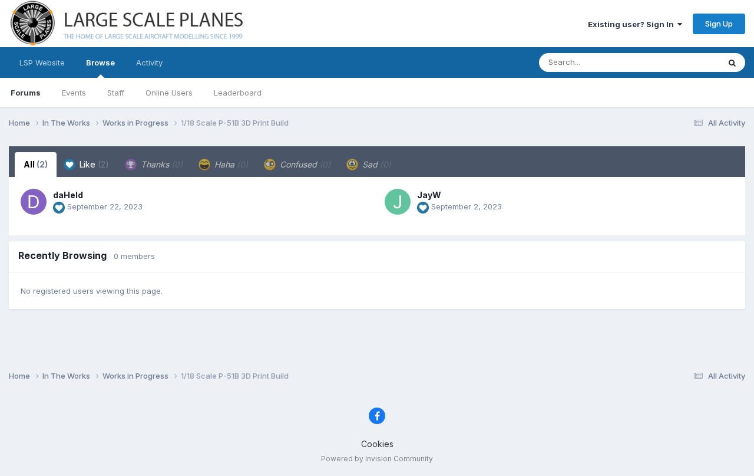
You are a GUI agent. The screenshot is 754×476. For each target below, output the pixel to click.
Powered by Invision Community (377, 458)
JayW (429, 195)
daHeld (68, 195)
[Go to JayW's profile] (398, 202)
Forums (26, 92)
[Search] (732, 62)
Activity (149, 62)
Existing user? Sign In (632, 24)
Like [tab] (93, 164)
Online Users (169, 92)
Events (74, 92)
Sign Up (719, 23)
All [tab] (36, 164)
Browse (100, 62)
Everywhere (682, 62)
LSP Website (42, 62)
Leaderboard (238, 92)
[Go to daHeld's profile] (34, 202)
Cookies (377, 444)
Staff (115, 92)
